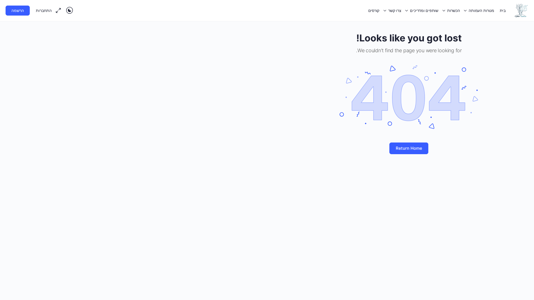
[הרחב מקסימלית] (59, 10)
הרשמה (17, 10)
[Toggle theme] (69, 10)
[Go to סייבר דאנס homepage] (521, 10)
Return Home (409, 148)
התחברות (44, 10)
